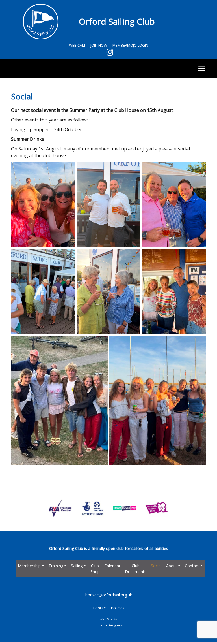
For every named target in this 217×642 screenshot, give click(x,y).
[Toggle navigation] (108, 68)
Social (156, 565)
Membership (29, 565)
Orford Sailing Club (117, 21)
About (171, 565)
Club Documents (135, 568)
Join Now (98, 45)
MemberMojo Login (130, 45)
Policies (118, 608)
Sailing (77, 565)
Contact (192, 565)
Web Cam (77, 45)
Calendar (112, 565)
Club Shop (95, 568)
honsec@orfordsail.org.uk (108, 595)
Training (56, 565)
